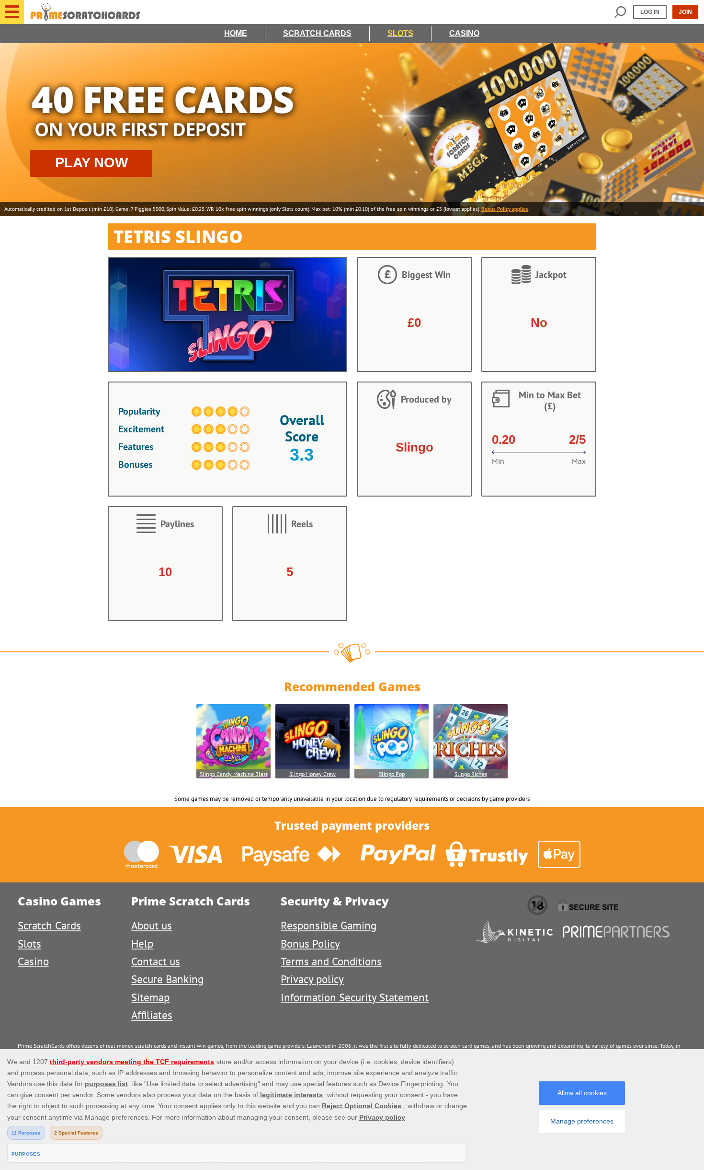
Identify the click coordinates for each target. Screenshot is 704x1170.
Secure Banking (167, 979)
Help (142, 943)
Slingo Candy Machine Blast (234, 773)
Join (685, 12)
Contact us (155, 961)
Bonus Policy (310, 943)
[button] (12, 12)
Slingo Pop (392, 773)
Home (235, 33)
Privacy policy (312, 979)
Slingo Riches (470, 773)
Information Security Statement (355, 997)
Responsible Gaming (328, 925)
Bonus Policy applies (504, 209)
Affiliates (151, 1015)
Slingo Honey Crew (312, 773)
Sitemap (150, 997)
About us (151, 925)
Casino (464, 33)
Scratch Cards (317, 33)
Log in (649, 12)
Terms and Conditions (331, 961)
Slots (400, 33)
